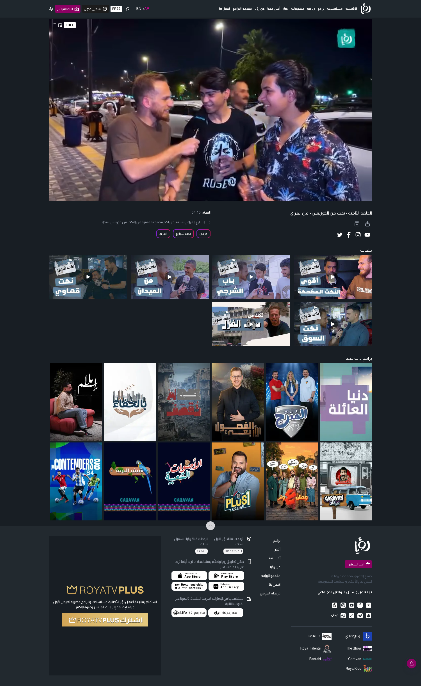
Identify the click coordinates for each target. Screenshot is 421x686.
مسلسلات (335, 8)
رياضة (311, 8)
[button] (226, 575)
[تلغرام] (360, 615)
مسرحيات (297, 8)
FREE (116, 9)
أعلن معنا (273, 8)
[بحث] (128, 8)
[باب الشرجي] (251, 277)
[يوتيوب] (351, 605)
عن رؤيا (260, 8)
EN (138, 9)
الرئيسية (351, 8)
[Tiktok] (351, 615)
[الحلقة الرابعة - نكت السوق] (333, 324)
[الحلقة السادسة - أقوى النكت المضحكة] (333, 277)
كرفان (203, 233)
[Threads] (334, 605)
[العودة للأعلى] (210, 525)
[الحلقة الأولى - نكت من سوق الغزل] (251, 324)
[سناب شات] (368, 615)
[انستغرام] (343, 605)
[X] (368, 605)
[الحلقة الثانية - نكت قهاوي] (88, 277)
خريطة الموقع (270, 593)
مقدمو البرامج (242, 8)
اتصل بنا (224, 8)
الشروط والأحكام (360, 581)
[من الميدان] (170, 277)
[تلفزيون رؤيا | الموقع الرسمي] (366, 9)
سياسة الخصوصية (331, 581)
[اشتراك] (105, 619)
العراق (163, 233)
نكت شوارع (183, 233)
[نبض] (334, 615)
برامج (321, 8)
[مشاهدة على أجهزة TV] (189, 586)
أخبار (286, 8)
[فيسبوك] (360, 605)
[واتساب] (343, 615)
